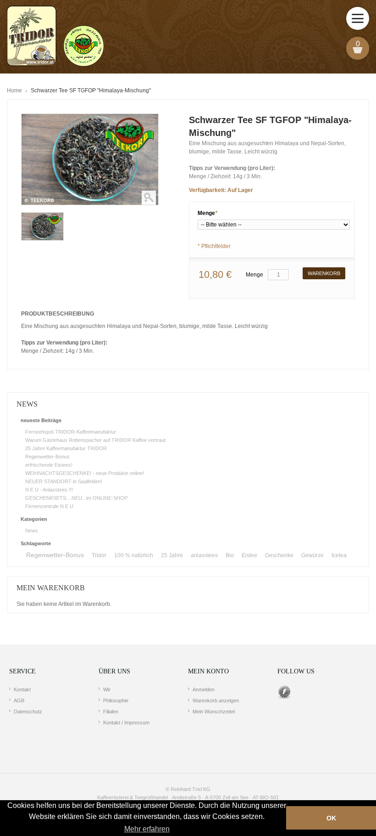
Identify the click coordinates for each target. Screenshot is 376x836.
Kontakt (22, 689)
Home (14, 90)
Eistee (249, 555)
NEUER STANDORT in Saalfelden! (63, 481)
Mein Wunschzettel (214, 711)
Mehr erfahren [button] (147, 829)
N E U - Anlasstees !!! (49, 489)
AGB (19, 700)
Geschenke (279, 555)
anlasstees (204, 555)
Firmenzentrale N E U (49, 506)
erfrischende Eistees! (48, 465)
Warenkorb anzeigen (216, 700)
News (31, 530)
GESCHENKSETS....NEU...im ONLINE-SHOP (76, 498)
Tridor (99, 555)
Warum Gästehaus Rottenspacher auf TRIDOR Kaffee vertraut (95, 440)
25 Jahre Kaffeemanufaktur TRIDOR (66, 448)
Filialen (110, 711)
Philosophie (115, 700)
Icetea (339, 555)
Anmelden (204, 689)
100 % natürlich (133, 555)
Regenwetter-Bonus (47, 456)
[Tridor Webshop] (55, 36)
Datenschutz (28, 711)
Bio (230, 555)
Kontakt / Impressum (126, 722)
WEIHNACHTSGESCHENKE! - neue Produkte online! (84, 473)
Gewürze (312, 555)
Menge (207, 213)
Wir (107, 689)
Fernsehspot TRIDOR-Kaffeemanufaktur (70, 432)
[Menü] (357, 18)
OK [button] (331, 818)
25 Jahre (172, 555)
